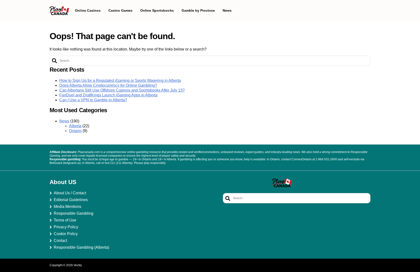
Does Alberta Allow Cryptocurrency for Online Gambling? (108, 85)
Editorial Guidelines (71, 200)
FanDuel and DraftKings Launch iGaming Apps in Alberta (108, 95)
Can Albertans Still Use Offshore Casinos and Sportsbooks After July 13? (122, 90)
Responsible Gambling (73, 213)
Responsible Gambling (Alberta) (81, 247)
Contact (60, 240)
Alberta (75, 126)
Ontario (75, 131)
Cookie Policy (66, 234)
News (64, 121)
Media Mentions (67, 206)
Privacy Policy (66, 227)
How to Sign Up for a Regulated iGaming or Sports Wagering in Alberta (120, 80)
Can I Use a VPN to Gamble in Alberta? (93, 100)
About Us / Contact (70, 193)
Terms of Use (65, 220)
